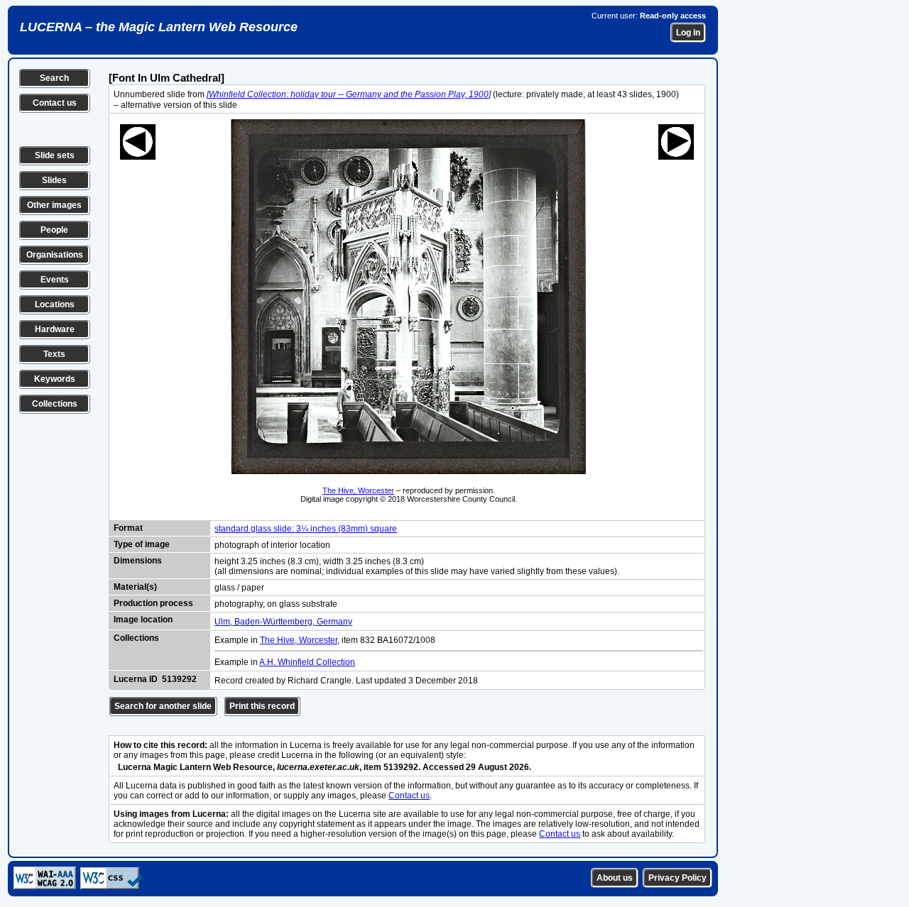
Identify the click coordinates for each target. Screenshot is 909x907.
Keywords (54, 379)
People (54, 230)
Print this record (262, 706)
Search (54, 78)
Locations (55, 304)
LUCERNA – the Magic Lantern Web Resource (159, 27)
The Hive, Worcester (358, 490)
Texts (54, 354)
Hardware (55, 329)
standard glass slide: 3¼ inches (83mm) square (305, 529)
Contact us (55, 103)
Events (54, 280)
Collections (54, 404)
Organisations (54, 255)
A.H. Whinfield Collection (307, 662)
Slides (54, 180)
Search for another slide (163, 706)
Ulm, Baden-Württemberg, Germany (283, 622)
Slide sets (55, 155)
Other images (54, 205)
